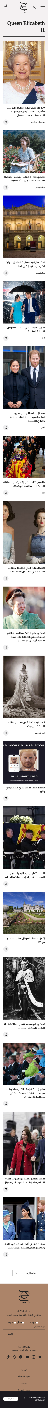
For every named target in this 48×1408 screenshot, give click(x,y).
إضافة (10, 1334)
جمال (19, 1322)
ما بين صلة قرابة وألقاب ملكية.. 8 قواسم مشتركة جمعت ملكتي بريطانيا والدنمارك (25, 1093)
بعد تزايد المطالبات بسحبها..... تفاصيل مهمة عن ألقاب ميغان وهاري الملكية (27, 417)
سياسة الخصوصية (24, 1390)
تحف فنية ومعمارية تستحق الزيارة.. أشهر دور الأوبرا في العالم (24, 264)
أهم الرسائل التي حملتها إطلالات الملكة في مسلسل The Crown (26, 569)
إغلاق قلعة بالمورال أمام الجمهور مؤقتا (26, 940)
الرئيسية (24, 1369)
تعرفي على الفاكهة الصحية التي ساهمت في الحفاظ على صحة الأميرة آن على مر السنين (26, 637)
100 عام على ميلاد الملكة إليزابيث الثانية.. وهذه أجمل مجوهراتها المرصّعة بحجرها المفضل (26, 111)
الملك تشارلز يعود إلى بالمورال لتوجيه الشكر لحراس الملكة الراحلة (25, 875)
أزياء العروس (40, 733)
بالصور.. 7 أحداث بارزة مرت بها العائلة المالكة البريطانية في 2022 (24, 484)
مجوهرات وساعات (38, 122)
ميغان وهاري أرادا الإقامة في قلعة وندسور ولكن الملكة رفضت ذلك (24, 1246)
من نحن (24, 1383)
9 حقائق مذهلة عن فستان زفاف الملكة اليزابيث (26, 724)
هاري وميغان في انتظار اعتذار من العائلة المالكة (26, 329)
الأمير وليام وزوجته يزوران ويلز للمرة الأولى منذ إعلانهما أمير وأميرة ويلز (25, 1180)
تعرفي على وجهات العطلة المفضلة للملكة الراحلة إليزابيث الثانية (24, 178)
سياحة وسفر (40, 187)
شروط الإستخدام (24, 1376)
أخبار (43, 338)
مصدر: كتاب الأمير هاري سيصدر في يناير (25, 789)
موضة (33, 1322)
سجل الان (11, 1399)
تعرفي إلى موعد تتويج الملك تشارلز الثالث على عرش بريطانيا (24, 1026)
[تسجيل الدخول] (34, 7)
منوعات (10, 1322)
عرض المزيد (31, 1273)
